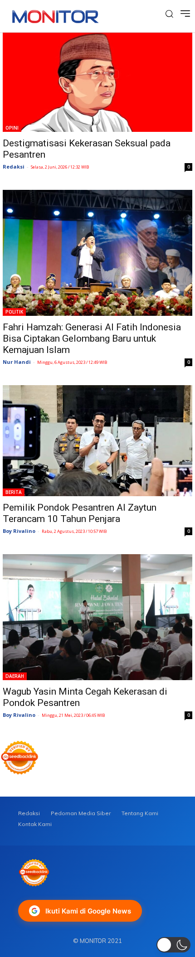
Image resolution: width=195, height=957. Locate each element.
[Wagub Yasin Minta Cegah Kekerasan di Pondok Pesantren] (97, 617)
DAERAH (14, 676)
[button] (173, 944)
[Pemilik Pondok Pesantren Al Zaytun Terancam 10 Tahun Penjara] (97, 440)
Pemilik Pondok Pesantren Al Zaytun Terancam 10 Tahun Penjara (79, 513)
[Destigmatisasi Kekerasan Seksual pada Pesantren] (97, 82)
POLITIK (14, 312)
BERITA (13, 492)
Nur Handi (17, 361)
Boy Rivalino (19, 530)
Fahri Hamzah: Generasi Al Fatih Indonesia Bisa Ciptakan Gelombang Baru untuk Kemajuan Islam (92, 338)
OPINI (12, 128)
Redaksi (13, 166)
